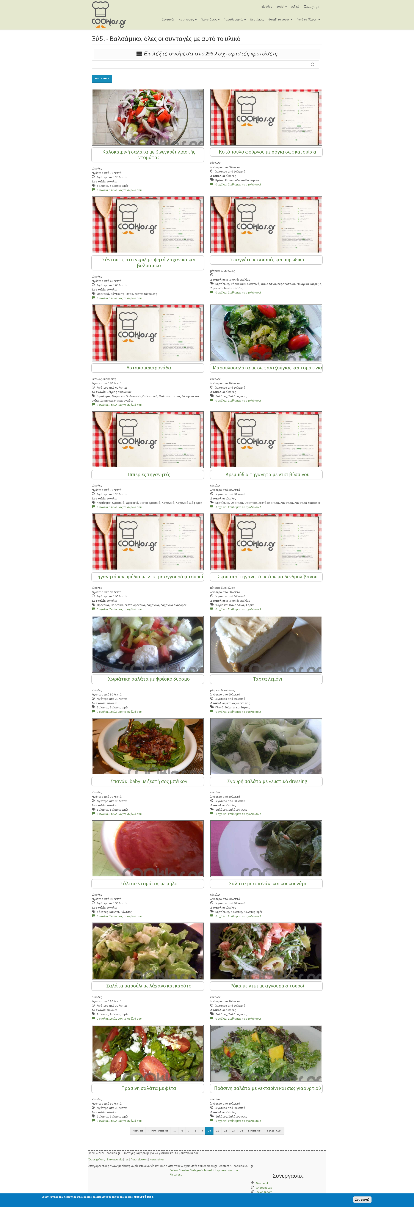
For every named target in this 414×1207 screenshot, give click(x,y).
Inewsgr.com (264, 1192)
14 (241, 1130)
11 (217, 1130)
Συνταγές (168, 19)
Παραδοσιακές (234, 19)
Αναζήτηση (313, 6)
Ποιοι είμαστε (139, 1159)
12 (225, 1130)
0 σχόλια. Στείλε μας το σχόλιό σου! (119, 190)
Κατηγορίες (186, 19)
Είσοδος (267, 6)
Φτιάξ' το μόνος (279, 19)
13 (233, 1130)
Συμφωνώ (362, 1199)
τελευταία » (274, 1130)
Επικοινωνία (115, 1159)
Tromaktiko (263, 1183)
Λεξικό (295, 6)
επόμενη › (254, 1130)
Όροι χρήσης (96, 1159)
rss (127, 1159)
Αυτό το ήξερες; (307, 19)
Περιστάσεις (209, 19)
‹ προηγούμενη (158, 1130)
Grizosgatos (264, 1188)
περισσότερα (143, 1197)
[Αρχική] (110, 14)
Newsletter (157, 1159)
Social (280, 6)
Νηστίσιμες (257, 19)
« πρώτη (138, 1130)
